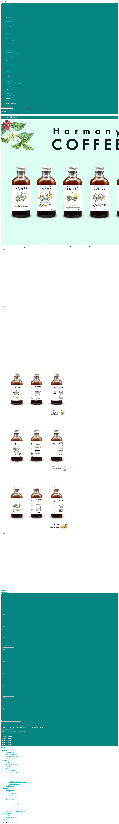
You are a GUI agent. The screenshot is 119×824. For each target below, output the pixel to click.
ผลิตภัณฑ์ (5, 788)
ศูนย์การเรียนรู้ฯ (7, 813)
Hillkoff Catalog (12, 791)
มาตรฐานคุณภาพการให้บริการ (13, 805)
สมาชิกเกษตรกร (10, 786)
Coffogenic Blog (13, 772)
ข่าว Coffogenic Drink (11, 764)
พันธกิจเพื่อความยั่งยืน (11, 756)
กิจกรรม (8, 766)
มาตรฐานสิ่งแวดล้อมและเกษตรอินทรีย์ (15, 807)
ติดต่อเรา (5, 819)
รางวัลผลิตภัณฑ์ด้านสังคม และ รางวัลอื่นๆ (16, 811)
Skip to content (4, 1)
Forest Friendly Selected (12, 799)
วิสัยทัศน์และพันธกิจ (11, 754)
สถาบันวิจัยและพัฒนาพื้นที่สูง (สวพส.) (18, 782)
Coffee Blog (12, 770)
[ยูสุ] (37, 360)
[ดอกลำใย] (37, 417)
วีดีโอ (7, 774)
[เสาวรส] (37, 303)
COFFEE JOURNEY (11, 815)
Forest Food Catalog (14, 793)
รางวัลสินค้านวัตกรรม (11, 809)
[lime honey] (37, 587)
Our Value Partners (10, 780)
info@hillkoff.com (10, 731)
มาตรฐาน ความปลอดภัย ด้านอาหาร (15, 803)
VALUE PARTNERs (8, 776)
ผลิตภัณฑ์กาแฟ (9, 795)
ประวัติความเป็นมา (10, 752)
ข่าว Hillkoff (9, 762)
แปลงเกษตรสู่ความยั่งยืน (12, 817)
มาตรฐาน (5, 801)
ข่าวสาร (5, 760)
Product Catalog (10, 790)
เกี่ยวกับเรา (6, 750)
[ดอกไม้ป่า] (37, 473)
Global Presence (10, 778)
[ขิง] (37, 530)
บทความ (8, 768)
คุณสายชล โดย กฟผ (14, 784)
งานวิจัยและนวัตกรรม (11, 797)
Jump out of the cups (11, 758)
